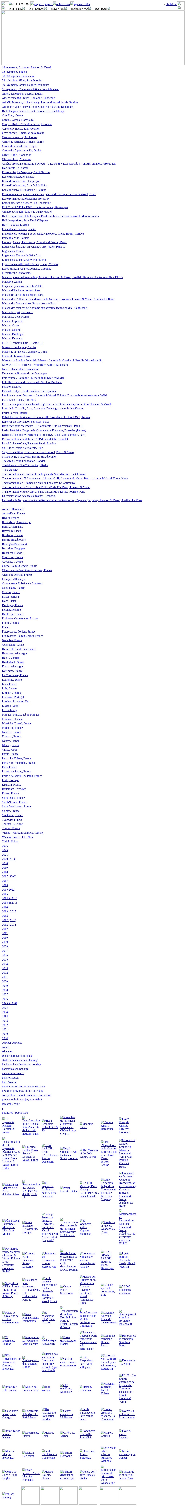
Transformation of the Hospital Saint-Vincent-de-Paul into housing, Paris (43, 491)
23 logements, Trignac (14, 71)
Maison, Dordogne (13, 334)
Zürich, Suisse (10, 841)
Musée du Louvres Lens (16, 356)
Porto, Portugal (10, 780)
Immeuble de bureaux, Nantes (19, 229)
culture (6, 1047)
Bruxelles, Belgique (13, 548)
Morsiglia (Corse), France (16, 723)
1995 (5, 1007)
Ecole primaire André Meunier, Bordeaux (25, 198)
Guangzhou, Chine (13, 644)
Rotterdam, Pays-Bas (14, 788)
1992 (5, 1025)
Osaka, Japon (9, 749)
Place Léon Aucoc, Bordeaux (19, 399)
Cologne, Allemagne (14, 579)
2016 (5, 885)
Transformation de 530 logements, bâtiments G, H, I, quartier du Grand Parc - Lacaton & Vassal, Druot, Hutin (65, 478)
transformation (10, 1077)
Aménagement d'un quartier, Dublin (22, 93)
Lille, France (9, 688)
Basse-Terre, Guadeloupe (16, 522)
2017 (5, 880)
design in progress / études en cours (22, 1090)
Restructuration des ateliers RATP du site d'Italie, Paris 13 (35, 439)
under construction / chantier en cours (23, 1086)
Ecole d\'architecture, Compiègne (21, 181)
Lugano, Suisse (11, 705)
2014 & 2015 (9, 902)
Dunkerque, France (13, 614)
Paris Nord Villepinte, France (18, 762)
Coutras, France (11, 592)
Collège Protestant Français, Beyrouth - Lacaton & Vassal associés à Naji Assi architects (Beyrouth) (59, 163)
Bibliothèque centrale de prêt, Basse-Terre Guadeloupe (33, 111)
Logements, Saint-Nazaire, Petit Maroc (24, 259)
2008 (5, 946)
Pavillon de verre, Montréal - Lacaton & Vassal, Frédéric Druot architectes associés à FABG (54, 395)
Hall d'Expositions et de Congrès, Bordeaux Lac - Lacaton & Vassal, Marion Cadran (50, 216)
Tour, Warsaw (10, 469)
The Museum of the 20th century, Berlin (25, 465)
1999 (5, 985)
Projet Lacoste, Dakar (14, 412)
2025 (5, 850)
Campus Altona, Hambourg (18, 119)
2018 (5, 872)
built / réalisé (9, 1082)
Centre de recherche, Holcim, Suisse (23, 141)
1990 (5, 1033)
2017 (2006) (9, 876)
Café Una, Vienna (12, 115)
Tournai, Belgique (12, 823)
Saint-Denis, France (13, 797)
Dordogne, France (12, 605)
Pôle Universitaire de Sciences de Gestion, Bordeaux (32, 382)
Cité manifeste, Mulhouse (16, 159)
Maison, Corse (10, 325)
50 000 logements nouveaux (18, 76)
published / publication (15, 1112)
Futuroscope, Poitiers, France (18, 631)
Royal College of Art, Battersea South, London (29, 443)
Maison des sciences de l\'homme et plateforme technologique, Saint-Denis (44, 307)
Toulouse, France (12, 819)
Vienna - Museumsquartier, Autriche (22, 832)
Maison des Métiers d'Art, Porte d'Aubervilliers (29, 303)
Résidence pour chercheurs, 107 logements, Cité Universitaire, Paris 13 (42, 425)
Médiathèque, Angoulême (17, 272)
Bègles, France (10, 517)
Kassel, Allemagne (12, 666)
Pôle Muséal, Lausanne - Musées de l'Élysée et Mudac (33, 377)
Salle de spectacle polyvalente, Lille (22, 447)
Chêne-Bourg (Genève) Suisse (19, 565)
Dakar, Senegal (10, 596)
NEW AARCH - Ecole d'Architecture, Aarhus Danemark (35, 364)
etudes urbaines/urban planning (20, 1060)
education (7, 1051)
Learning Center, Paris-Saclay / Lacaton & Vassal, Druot (34, 242)
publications (63, 4)
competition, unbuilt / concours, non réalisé (26, 1095)
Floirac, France (10, 622)
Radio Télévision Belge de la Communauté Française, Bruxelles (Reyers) (44, 430)
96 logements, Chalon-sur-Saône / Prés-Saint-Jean (30, 89)
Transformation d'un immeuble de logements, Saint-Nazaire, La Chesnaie (44, 474)
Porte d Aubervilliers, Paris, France (22, 775)
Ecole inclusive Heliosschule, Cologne (24, 189)
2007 (5, 950)
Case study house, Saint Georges (21, 128)
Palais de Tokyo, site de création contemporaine (29, 391)
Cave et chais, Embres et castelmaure (23, 132)
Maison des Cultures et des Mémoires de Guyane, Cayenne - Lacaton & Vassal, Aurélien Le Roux (58, 299)
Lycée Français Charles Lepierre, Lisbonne (26, 268)
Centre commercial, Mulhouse (19, 137)
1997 (5, 994)
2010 (5, 937)
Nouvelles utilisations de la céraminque (24, 373)
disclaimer (171, 4)
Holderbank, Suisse (13, 662)
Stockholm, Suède (12, 815)
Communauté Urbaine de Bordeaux (22, 583)
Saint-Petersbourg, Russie (16, 806)
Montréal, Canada (12, 719)
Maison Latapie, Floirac (15, 316)
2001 (5, 977)
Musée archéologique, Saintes (19, 347)
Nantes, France (10, 740)
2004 (5, 963)
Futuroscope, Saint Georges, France (22, 635)
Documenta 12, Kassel (15, 167)
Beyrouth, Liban (11, 530)
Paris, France (9, 767)
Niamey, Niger (10, 745)
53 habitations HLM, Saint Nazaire (22, 80)
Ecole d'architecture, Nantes (18, 176)
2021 (5, 854)
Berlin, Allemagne (12, 526)
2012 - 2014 (9, 924)
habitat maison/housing (15, 1068)
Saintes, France (10, 810)
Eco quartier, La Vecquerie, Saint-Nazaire (26, 172)
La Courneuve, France (15, 675)
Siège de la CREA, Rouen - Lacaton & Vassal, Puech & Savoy (38, 452)
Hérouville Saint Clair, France (19, 649)
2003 (5, 968)
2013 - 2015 (9, 911)
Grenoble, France (12, 640)
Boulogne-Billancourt (14, 544)
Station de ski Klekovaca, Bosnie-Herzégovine (29, 456)
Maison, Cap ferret (12, 321)
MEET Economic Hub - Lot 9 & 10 (22, 342)
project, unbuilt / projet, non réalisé (22, 1099)
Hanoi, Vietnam (11, 657)
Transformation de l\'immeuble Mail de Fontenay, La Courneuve (39, 482)
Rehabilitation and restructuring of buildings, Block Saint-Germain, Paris (43, 434)
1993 (5, 1020)
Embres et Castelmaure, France (20, 618)
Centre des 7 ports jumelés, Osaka (21, 150)
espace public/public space (17, 1055)
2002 (5, 972)
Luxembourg (9, 710)
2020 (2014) (9, 858)
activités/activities (12, 1042)
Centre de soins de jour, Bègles (19, 146)
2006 (5, 955)
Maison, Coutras (11, 329)
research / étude (11, 1103)
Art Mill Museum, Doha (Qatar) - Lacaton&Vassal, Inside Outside (40, 102)
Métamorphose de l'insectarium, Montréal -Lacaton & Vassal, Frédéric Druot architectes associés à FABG (62, 277)
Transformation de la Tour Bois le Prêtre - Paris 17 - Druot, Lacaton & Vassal (46, 487)
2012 (5, 928)
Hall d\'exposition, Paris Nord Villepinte (25, 220)
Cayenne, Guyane (12, 561)
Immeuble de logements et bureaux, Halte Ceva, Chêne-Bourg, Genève (43, 233)
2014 (5, 907)
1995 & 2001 (9, 1003)
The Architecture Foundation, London (24, 460)
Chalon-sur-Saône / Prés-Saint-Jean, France (27, 570)
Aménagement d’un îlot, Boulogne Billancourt (28, 97)
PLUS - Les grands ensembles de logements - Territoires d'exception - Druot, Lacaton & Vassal (56, 404)
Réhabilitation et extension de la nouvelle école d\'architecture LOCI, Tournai (46, 417)
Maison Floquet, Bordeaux (17, 312)
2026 (5, 845)
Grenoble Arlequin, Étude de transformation (27, 211)
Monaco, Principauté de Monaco (20, 714)
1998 (5, 990)
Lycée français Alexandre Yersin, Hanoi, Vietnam (30, 264)
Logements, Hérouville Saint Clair (21, 255)
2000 (5, 981)
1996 (5, 998)
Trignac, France (11, 828)
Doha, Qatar (9, 600)
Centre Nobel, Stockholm (16, 154)
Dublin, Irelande (11, 609)
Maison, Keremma (12, 338)
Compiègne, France (13, 587)
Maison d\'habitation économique (21, 290)
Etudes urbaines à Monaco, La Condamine (26, 202)
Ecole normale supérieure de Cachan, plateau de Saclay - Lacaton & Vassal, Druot (49, 194)
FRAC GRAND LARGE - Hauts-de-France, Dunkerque (35, 207)
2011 (5, 933)
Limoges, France (11, 692)
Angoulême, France (13, 513)
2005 (5, 959)
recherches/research (13, 1073)
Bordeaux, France (12, 535)
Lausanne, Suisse (12, 679)
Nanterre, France (11, 732)
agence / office (82, 4)
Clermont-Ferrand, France (17, 574)
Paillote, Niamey (11, 386)
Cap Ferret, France (12, 557)
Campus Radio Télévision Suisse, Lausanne (27, 124)
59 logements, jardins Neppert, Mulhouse (25, 84)
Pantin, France (10, 754)
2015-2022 (8, 889)
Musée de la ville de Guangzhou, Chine (24, 351)
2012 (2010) (9, 920)
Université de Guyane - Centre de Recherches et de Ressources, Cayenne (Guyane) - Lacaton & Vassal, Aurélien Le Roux (72, 500)
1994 (5, 1012)
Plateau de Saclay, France (16, 771)
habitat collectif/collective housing (21, 1064)
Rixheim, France (11, 784)
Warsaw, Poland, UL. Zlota (17, 837)
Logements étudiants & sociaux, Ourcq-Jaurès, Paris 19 (33, 246)
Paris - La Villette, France (16, 758)
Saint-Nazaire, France (14, 802)
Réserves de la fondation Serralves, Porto (25, 421)
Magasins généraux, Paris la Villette (22, 286)
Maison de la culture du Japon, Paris (22, 294)
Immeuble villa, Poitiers (15, 237)
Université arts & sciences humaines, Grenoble (28, 495)
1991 (5, 1029)
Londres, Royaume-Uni (15, 701)
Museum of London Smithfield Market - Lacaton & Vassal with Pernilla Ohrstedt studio (52, 360)
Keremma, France (12, 670)
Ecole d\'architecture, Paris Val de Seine (24, 185)
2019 (5, 867)
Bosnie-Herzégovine (14, 539)
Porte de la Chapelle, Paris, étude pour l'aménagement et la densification (43, 408)
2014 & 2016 (9, 898)
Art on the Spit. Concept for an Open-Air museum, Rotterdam (37, 106)
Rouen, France (10, 793)
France (6, 627)
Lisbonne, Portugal (13, 697)
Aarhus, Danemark (13, 509)
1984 (5, 1038)
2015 (5, 893)
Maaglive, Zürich (12, 281)
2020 (5, 863)
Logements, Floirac (13, 251)
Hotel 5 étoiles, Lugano (15, 224)
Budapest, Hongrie (13, 552)
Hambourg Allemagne (14, 653)
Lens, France (9, 684)
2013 (5, 915)
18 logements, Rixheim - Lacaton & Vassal (26, 67)
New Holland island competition (20, 369)
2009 (5, 942)
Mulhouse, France (12, 727)
